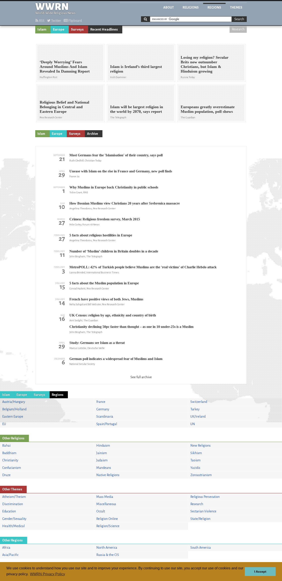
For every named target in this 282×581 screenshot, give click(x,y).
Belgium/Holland (14, 409)
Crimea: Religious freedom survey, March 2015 (104, 219)
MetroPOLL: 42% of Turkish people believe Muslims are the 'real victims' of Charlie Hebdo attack (143, 267)
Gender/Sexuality (14, 519)
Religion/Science (107, 526)
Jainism (101, 453)
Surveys (77, 29)
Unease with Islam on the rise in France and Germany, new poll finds (120, 171)
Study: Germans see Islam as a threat (97, 343)
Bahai (6, 445)
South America (200, 547)
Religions (191, 7)
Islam (41, 29)
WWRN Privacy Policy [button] (47, 574)
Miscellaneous (106, 504)
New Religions (200, 445)
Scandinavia (104, 416)
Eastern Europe (12, 416)
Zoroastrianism (201, 475)
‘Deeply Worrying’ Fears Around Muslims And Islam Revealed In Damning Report (65, 66)
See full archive (141, 377)
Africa (6, 547)
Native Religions (107, 475)
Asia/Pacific (10, 555)
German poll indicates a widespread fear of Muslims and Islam (115, 359)
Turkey (195, 409)
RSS (41, 20)
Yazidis (195, 468)
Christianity (10, 460)
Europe (58, 29)
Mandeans (103, 468)
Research (238, 29)
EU (4, 424)
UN (192, 424)
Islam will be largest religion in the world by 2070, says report (136, 109)
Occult (100, 511)
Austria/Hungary (13, 402)
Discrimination (12, 504)
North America (106, 547)
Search (239, 19)
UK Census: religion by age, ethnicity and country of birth (112, 315)
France (100, 402)
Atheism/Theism (14, 497)
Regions (214, 7)
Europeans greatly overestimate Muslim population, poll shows (208, 109)
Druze (6, 475)
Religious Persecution (205, 497)
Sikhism (196, 453)
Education (9, 511)
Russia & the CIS (107, 555)
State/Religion (200, 519)
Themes (236, 7)
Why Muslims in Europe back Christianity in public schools (113, 187)
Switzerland (198, 402)
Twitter (55, 20)
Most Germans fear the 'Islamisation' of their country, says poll (116, 155)
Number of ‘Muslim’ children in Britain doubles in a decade (113, 251)
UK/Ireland (198, 416)
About (168, 7)
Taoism (195, 460)
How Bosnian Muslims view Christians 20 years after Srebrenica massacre (124, 203)
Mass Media (104, 497)
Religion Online (107, 519)
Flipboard (75, 20)
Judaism (102, 460)
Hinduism (103, 445)
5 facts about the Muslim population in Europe (104, 283)
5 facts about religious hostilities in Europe (100, 235)
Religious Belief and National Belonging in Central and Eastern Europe (64, 107)
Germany (102, 409)
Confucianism (11, 468)
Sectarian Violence (203, 511)
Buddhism (9, 453)
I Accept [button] (260, 571)
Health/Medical (13, 526)
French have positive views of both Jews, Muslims (106, 299)
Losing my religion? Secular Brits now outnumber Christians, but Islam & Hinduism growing (204, 64)
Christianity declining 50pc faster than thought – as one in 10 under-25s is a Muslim (131, 327)
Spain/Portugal (106, 424)
